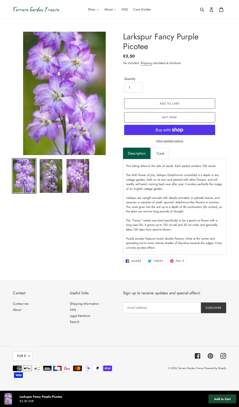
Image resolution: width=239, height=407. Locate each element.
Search (74, 321)
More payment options (169, 141)
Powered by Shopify (215, 368)
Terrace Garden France (191, 368)
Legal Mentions (80, 315)
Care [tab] (160, 153)
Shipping (146, 63)
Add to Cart (222, 399)
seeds (211, 166)
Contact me (20, 303)
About (17, 309)
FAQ (73, 309)
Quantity (129, 78)
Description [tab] (137, 153)
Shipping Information (84, 303)
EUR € (21, 355)
